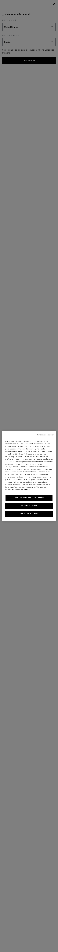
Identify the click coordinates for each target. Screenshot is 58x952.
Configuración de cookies (29, 498)
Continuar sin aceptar (45, 435)
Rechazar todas (29, 514)
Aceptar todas (29, 506)
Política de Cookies (21, 490)
